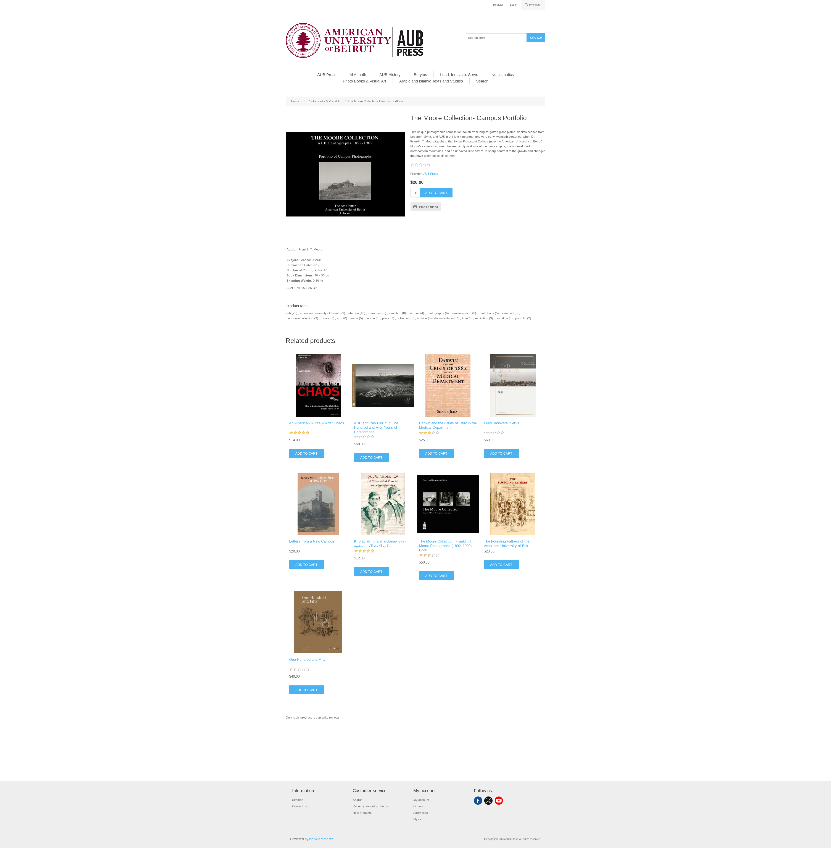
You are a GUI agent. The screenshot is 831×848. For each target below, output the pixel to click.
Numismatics (502, 75)
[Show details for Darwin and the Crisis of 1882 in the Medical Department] (448, 385)
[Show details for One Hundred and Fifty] (318, 622)
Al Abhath (357, 75)
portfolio (520, 318)
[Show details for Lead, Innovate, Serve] (513, 385)
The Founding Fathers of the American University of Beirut (507, 543)
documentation (444, 318)
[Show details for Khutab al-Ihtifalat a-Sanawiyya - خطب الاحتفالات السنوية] (383, 504)
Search (536, 37)
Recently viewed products (370, 806)
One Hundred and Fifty (307, 659)
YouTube (499, 800)
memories (375, 313)
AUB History (390, 75)
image (354, 318)
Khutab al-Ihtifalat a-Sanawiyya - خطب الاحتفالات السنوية (380, 543)
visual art (507, 313)
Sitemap (297, 799)
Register (498, 4)
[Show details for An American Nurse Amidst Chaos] (318, 385)
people (370, 318)
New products (362, 812)
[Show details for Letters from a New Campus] (318, 504)
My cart (418, 819)
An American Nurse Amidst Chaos (316, 423)
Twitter (488, 800)
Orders (418, 806)
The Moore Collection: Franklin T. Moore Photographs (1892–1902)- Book (446, 545)
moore (325, 318)
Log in (513, 4)
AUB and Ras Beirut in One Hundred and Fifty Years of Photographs (376, 427)
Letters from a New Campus (312, 541)
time (465, 318)
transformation (461, 313)
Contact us (299, 806)
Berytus (420, 75)
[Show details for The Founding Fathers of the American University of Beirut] (513, 504)
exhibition (481, 318)
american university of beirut (319, 313)
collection (403, 318)
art (339, 318)
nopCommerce (321, 839)
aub (288, 313)
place (386, 318)
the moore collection (299, 318)
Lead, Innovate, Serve (459, 75)
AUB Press (326, 75)
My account (421, 799)
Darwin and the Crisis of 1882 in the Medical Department (448, 425)
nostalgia (502, 318)
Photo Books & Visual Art (364, 81)
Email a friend (428, 206)
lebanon (353, 313)
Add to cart (436, 193)
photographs (435, 313)
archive (422, 318)
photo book (486, 313)
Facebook (478, 800)
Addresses (420, 812)
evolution (395, 313)
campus (414, 313)
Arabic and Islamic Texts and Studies (431, 81)
